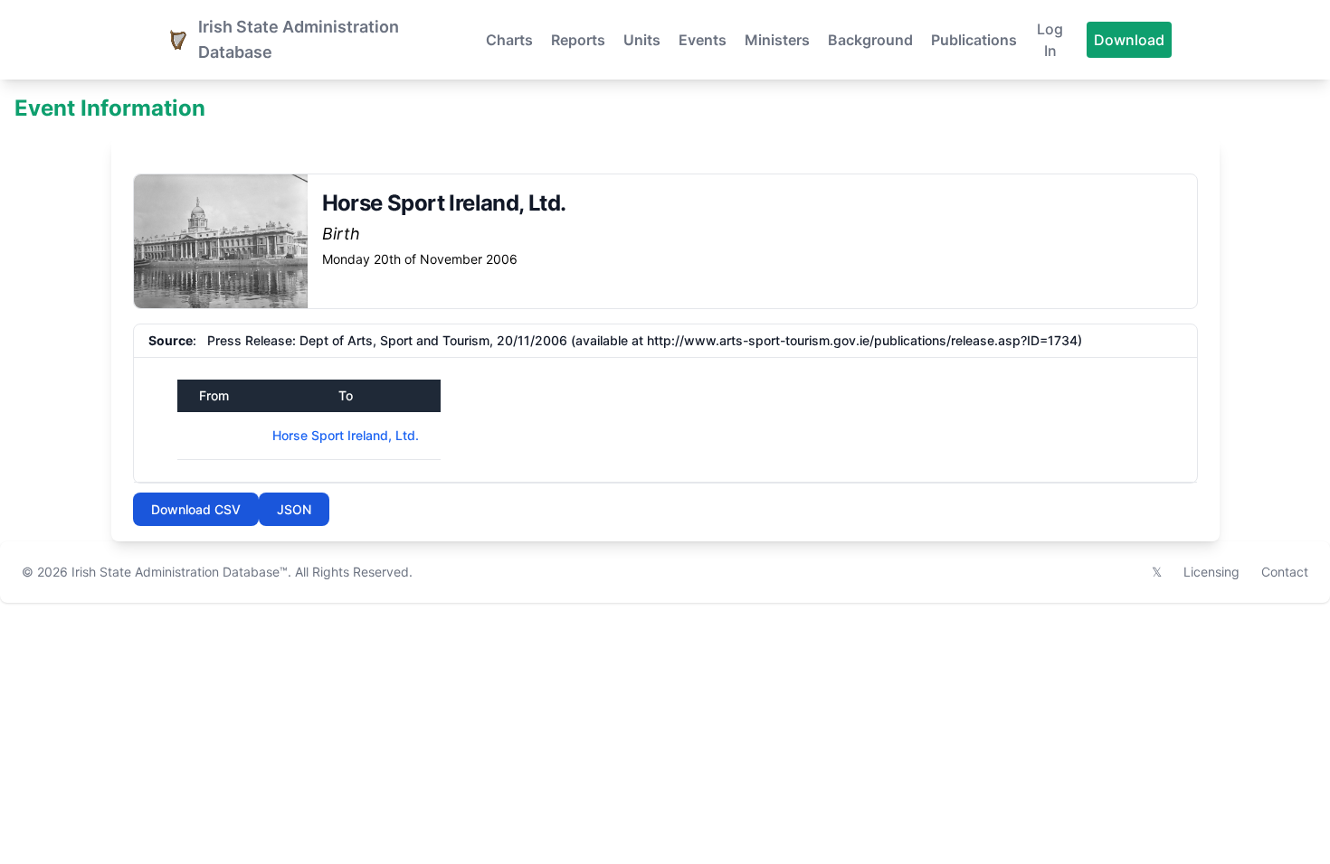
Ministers (777, 40)
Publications (974, 40)
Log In (1050, 40)
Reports (578, 40)
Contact (1284, 571)
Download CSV (196, 509)
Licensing (1211, 571)
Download (1129, 40)
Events (703, 40)
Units (641, 40)
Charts (509, 40)
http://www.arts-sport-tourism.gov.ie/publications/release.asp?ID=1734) (864, 340)
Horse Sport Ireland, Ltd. (345, 435)
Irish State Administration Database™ (179, 571)
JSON (294, 509)
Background (870, 40)
